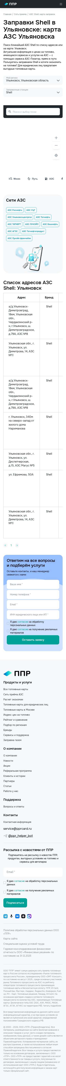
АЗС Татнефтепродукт (33, 231)
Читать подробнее (52, 1005)
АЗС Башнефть (50, 224)
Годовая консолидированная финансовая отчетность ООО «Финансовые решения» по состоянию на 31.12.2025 (28, 952)
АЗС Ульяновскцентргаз (20, 217)
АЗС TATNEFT (14, 224)
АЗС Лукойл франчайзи (19, 238)
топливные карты (25, 68)
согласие (23, 621)
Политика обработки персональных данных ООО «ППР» (31, 932)
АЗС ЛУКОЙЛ (31, 224)
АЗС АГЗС (13, 231)
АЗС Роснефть (15, 210)
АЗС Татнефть (43, 217)
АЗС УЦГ (30, 210)
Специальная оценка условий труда (23, 943)
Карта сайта (10, 938)
